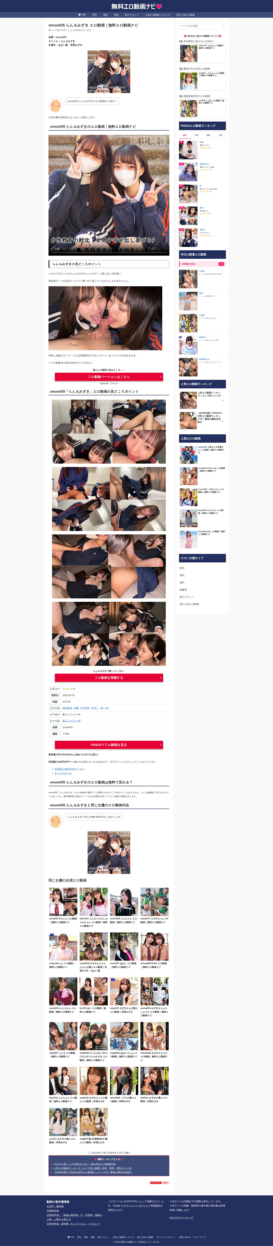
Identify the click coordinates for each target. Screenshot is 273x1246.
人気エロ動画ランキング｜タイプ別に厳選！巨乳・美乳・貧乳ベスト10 (92, 1168)
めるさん (203, 337)
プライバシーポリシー (166, 1237)
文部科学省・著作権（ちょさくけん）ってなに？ (73, 1224)
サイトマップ (199, 1237)
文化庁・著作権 (55, 1206)
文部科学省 (53, 1210)
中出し (95, 708)
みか (201, 208)
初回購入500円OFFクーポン (70, 769)
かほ (201, 142)
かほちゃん (204, 164)
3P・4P (104, 708)
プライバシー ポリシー (136, 1205)
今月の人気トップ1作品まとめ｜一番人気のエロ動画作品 (85, 1164)
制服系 (183, 589)
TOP (72, 1237)
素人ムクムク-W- (72, 721)
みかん (202, 230)
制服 (76, 708)
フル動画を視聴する (109, 677)
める (201, 293)
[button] (223, 26)
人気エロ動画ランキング (123, 1237)
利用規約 (156, 1205)
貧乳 (182, 582)
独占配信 (67, 708)
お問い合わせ (185, 1237)
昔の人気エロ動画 (189, 604)
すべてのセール (63, 773)
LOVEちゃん (204, 359)
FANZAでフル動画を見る (109, 745)
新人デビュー (187, 597)
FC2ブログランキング (181, 1217)
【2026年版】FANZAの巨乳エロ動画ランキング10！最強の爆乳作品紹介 (93, 1172)
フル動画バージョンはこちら (109, 377)
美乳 (182, 575)
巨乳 (182, 568)
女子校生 (85, 708)
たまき (202, 271)
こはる (202, 315)
